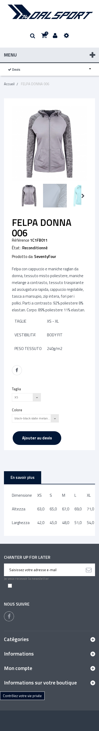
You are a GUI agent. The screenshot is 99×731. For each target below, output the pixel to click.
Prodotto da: (22, 256)
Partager (17, 370)
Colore (17, 409)
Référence (20, 240)
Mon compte (18, 668)
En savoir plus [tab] (23, 477)
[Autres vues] (13, 196)
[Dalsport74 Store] (49, 12)
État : (16, 248)
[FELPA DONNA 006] (29, 195)
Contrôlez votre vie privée (22, 695)
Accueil (9, 84)
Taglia (17, 388)
